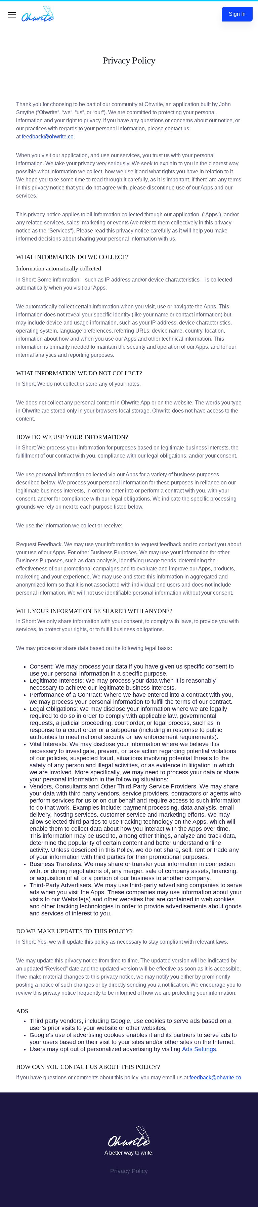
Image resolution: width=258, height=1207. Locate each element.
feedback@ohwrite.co (48, 136)
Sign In (237, 14)
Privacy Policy (129, 1171)
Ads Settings (199, 1049)
